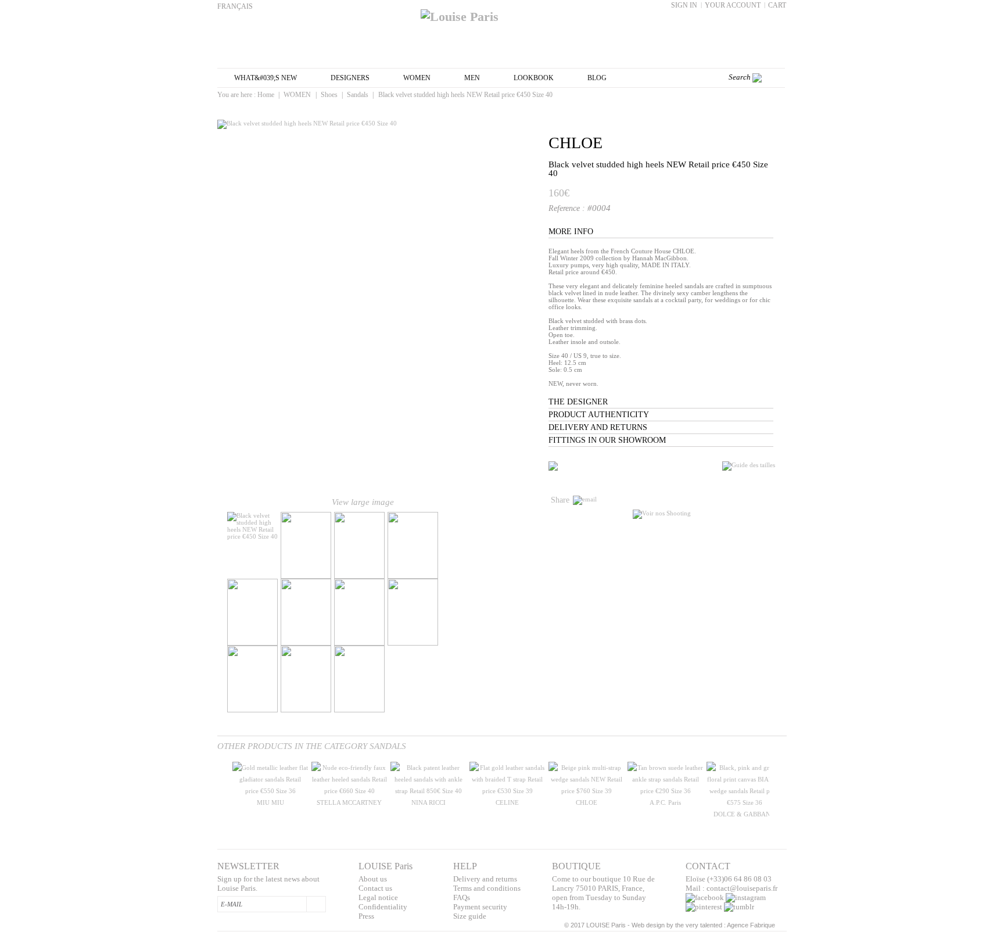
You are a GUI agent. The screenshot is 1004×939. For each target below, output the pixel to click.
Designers (350, 78)
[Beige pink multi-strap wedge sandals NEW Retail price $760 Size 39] (586, 790)
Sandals (357, 95)
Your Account (733, 5)
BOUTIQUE (576, 866)
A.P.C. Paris (665, 802)
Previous (220, 796)
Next (498, 545)
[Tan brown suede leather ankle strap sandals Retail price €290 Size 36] (665, 790)
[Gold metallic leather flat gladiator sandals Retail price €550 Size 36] (270, 790)
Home (265, 95)
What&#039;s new (265, 78)
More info (570, 231)
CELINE (507, 802)
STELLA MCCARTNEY (349, 802)
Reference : (567, 208)
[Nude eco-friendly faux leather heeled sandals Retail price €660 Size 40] (349, 790)
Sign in (684, 5)
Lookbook (534, 78)
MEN (472, 78)
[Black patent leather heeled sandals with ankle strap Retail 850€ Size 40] (428, 790)
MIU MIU (270, 802)
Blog (597, 78)
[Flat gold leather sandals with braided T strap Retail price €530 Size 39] (507, 790)
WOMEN (417, 78)
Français (235, 6)
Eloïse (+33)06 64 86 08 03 (729, 879)
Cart (777, 5)
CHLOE (575, 143)
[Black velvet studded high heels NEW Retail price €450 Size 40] (252, 536)
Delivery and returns (597, 427)
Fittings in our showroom (607, 440)
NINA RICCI (428, 802)
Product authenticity (598, 414)
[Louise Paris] (502, 12)
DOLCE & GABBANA (744, 814)
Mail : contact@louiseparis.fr (731, 888)
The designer (578, 401)
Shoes (329, 95)
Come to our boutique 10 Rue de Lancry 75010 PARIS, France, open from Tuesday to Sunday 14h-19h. (603, 893)
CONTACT (708, 866)
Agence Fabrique (751, 925)
